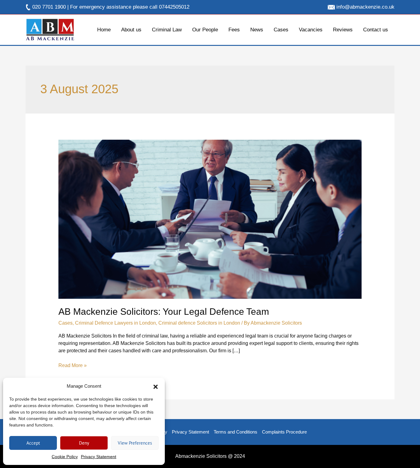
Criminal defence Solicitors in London (199, 323)
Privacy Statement (98, 456)
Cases (65, 323)
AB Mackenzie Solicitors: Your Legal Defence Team (163, 311)
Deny (84, 443)
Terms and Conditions (235, 431)
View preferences (135, 443)
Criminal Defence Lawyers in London (115, 323)
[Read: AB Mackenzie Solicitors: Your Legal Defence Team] (210, 219)
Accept (33, 443)
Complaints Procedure (284, 431)
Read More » (72, 365)
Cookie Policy (65, 456)
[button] (156, 386)
